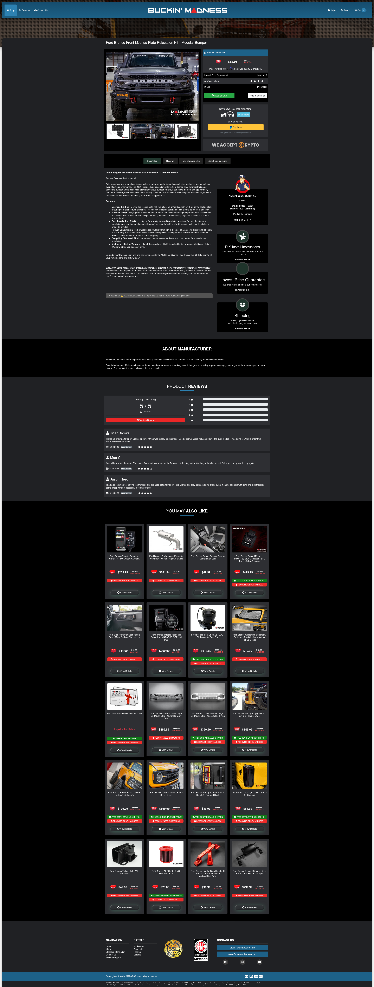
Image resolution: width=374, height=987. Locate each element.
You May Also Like (191, 160)
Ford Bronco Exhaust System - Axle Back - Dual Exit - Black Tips (249, 872)
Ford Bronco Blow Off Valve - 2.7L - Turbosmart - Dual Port (207, 636)
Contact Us (42, 10)
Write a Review (147, 420)
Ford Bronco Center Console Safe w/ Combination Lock (208, 557)
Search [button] (346, 10)
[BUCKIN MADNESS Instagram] (242, 962)
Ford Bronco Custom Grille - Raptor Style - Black (166, 793)
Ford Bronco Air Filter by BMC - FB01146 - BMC (166, 872)
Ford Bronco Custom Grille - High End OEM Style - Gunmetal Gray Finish (166, 716)
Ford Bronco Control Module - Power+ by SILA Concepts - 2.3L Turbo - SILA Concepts (249, 559)
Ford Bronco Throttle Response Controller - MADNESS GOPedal (124, 557)
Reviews (170, 160)
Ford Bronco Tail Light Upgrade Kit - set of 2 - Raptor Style (249, 714)
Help (332, 10)
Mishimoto (262, 86)
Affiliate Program (113, 957)
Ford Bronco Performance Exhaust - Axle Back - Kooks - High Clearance (166, 557)
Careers (137, 954)
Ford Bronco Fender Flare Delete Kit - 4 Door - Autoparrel (125, 793)
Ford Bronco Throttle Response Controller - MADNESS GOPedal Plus (166, 637)
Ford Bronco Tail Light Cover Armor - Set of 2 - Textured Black (208, 793)
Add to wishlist (257, 95)
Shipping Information (115, 951)
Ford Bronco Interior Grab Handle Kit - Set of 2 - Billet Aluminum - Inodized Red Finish (208, 873)
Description (152, 160)
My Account (139, 946)
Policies (137, 951)
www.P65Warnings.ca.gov (177, 295)
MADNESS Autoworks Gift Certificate (124, 713)
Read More (241, 289)
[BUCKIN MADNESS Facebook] (225, 962)
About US (138, 948)
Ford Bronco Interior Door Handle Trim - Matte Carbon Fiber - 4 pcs (124, 636)
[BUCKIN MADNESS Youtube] (259, 962)
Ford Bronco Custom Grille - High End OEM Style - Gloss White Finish (208, 714)
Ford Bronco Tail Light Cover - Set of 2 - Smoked (249, 793)
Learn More (243, 114)
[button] (195, 86)
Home (108, 946)
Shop (11, 10)
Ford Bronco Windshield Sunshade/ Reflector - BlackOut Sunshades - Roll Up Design (249, 637)
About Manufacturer (217, 160)
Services (25, 10)
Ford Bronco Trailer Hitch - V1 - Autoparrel (124, 872)
